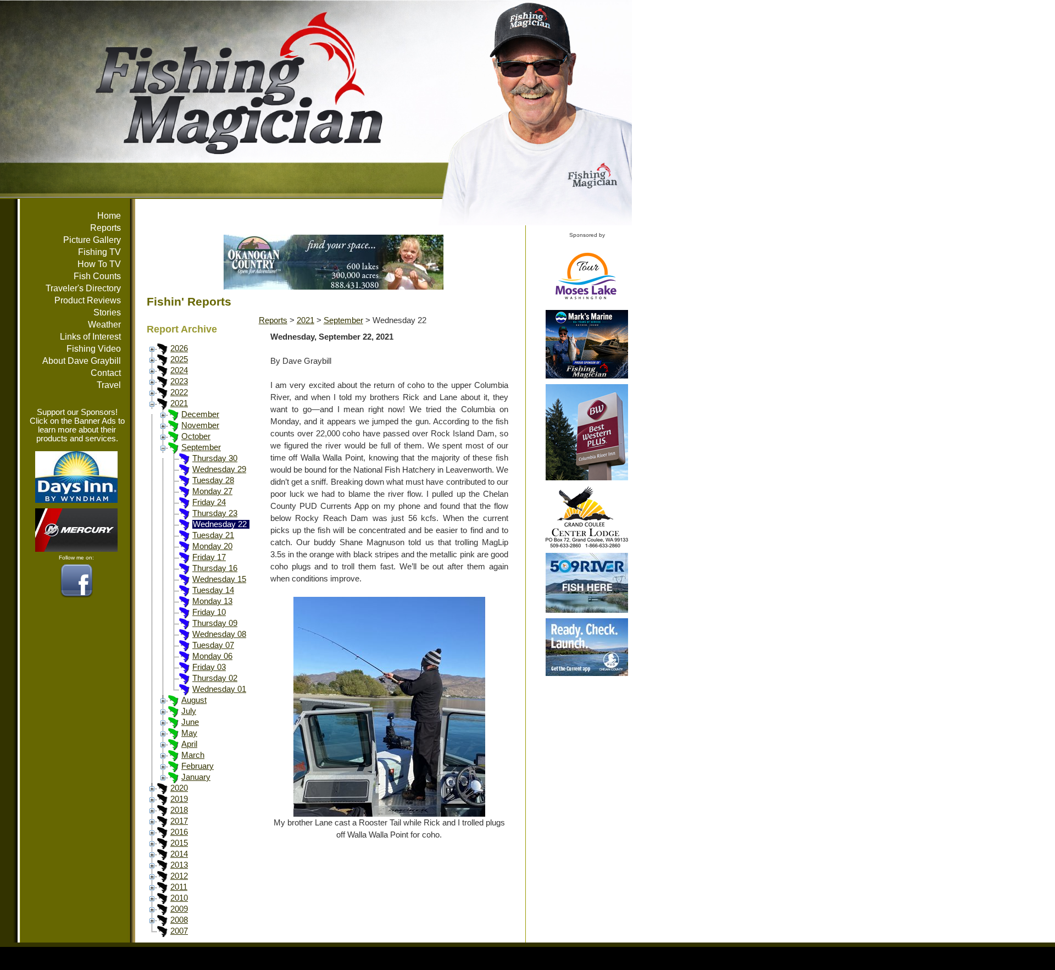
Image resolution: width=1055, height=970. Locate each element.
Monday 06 (212, 656)
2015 (179, 843)
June (190, 722)
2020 (179, 788)
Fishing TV (99, 252)
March (192, 755)
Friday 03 (209, 667)
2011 (178, 887)
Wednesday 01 (219, 689)
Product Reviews (87, 300)
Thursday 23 (214, 513)
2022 (179, 392)
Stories (107, 312)
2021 (179, 403)
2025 (179, 359)
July (188, 711)
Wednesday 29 (219, 469)
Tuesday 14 (213, 590)
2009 (179, 909)
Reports (105, 227)
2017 (179, 821)
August (194, 700)
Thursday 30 (214, 458)
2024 (179, 370)
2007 (179, 931)
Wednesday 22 (220, 524)
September (201, 447)
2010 (179, 898)
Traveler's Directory (83, 288)
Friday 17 (209, 557)
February (197, 766)
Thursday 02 (214, 678)
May (189, 733)
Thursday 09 (214, 623)
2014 (179, 854)
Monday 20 (212, 546)
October (195, 436)
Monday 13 (212, 601)
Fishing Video (93, 348)
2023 (179, 381)
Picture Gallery (92, 240)
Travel (109, 385)
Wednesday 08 (219, 634)
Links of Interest (90, 336)
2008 (179, 920)
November (200, 425)
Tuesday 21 (213, 535)
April (189, 744)
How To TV (99, 264)
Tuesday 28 (213, 480)
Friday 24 (209, 502)
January (195, 777)
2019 (179, 799)
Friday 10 (209, 612)
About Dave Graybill (81, 360)
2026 (179, 348)
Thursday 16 (214, 568)
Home (109, 215)
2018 (179, 810)
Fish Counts (97, 276)
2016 (179, 832)
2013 (179, 865)
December (200, 414)
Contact (106, 373)
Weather (104, 324)
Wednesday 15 (219, 579)
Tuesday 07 (213, 645)
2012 (179, 876)
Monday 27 (212, 491)
